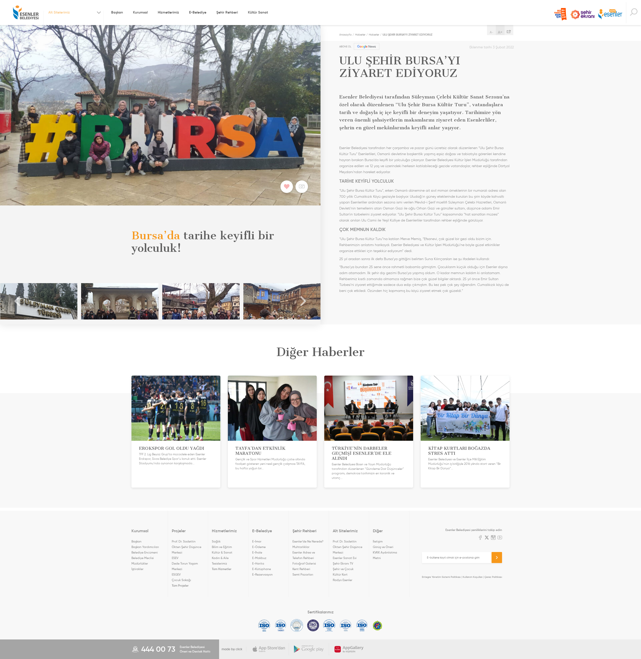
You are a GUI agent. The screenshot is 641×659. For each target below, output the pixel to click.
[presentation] (18, 301)
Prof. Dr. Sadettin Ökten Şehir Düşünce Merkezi (186, 546)
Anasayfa (345, 34)
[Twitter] (487, 538)
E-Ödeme (259, 547)
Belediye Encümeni (144, 552)
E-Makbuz (259, 558)
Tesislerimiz (219, 563)
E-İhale (257, 552)
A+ (500, 32)
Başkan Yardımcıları (145, 547)
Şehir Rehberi (227, 12)
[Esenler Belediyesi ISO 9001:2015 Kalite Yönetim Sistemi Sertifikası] (264, 625)
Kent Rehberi (301, 569)
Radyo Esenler (610, 14)
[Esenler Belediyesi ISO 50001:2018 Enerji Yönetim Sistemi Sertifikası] (362, 625)
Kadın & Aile (220, 558)
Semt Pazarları (302, 574)
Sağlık (216, 541)
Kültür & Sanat (222, 552)
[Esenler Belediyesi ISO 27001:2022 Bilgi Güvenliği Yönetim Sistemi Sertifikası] (297, 625)
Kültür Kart (340, 574)
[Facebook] (480, 538)
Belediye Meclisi (142, 558)
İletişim (378, 541)
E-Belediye (197, 12)
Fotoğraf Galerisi (304, 563)
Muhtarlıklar (300, 547)
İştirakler (137, 569)
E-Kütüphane (261, 569)
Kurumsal (140, 12)
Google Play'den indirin (309, 649)
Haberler (360, 34)
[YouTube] (500, 538)
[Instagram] (493, 538)
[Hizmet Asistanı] (633, 12)
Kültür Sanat (258, 12)
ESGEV (176, 574)
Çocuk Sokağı (181, 580)
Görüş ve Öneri (383, 547)
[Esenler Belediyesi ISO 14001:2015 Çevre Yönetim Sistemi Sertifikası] (280, 625)
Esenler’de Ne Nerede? (307, 541)
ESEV (175, 558)
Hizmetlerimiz (168, 12)
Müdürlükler (139, 563)
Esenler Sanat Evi (345, 558)
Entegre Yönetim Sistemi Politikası (441, 577)
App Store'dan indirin (269, 649)
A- (491, 32)
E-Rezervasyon (262, 574)
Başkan (117, 12)
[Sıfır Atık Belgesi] (377, 625)
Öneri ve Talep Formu (560, 14)
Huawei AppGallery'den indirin (349, 649)
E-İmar (256, 541)
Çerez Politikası (493, 577)
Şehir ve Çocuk (343, 569)
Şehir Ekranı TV (582, 14)
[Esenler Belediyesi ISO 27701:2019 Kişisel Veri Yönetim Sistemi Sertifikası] (313, 625)
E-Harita (258, 563)
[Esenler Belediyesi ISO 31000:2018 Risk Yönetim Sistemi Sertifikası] (329, 625)
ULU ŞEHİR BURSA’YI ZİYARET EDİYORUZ (407, 34)
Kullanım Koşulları (473, 577)
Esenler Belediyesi (26, 13)
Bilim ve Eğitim (222, 547)
